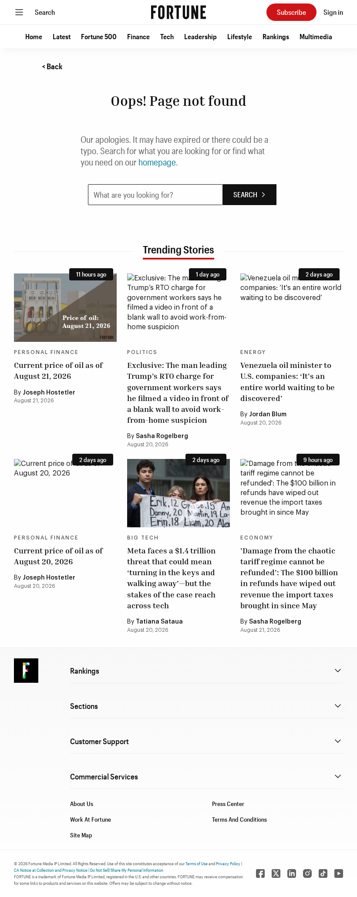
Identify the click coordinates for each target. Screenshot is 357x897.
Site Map (81, 835)
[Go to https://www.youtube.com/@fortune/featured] (338, 873)
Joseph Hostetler (49, 393)
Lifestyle (239, 36)
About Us (81, 803)
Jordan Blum (267, 414)
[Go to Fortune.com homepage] (178, 12)
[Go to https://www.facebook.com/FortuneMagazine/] (260, 873)
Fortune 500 (99, 36)
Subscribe (291, 12)
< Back (52, 66)
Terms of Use (196, 863)
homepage (157, 162)
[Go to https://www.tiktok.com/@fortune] (323, 873)
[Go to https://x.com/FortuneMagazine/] (276, 873)
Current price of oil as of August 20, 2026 (58, 556)
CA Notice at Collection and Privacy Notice (51, 870)
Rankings (276, 36)
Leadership (200, 36)
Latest (62, 36)
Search (45, 12)
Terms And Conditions (239, 819)
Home (33, 36)
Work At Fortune (90, 819)
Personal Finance (46, 352)
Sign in (333, 12)
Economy (256, 537)
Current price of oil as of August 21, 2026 (58, 370)
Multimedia (316, 36)
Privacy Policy (228, 863)
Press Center (228, 803)
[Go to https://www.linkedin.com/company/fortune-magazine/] (291, 873)
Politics (142, 352)
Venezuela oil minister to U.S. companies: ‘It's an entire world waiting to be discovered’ (287, 381)
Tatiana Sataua (159, 622)
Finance (138, 36)
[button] (33, 36)
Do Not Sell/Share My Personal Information (126, 870)
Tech (167, 36)
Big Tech (143, 537)
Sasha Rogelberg (162, 436)
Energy (253, 352)
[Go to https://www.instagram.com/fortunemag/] (307, 873)
